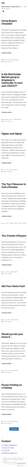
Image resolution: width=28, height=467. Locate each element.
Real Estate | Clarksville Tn (11, 7)
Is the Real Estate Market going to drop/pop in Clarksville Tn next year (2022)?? (11, 80)
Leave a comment (7, 61)
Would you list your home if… (12, 335)
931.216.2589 (5, 450)
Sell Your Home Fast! (13, 286)
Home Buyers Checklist (9, 22)
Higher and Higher (11, 133)
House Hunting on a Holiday (11, 386)
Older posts (14, 429)
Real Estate (16, 59)
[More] (3, 11)
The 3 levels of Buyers (13, 235)
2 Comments (23, 223)
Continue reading (6, 53)
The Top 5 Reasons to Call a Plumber (13, 186)
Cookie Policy (15, 464)
